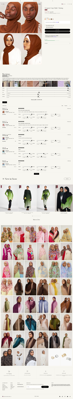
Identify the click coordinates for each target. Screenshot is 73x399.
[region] (36, 84)
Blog (11, 388)
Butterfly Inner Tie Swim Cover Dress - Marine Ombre (27, 212)
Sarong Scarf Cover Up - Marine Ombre (46, 212)
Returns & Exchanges (5, 387)
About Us (12, 384)
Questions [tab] (39, 100)
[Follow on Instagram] (62, 396)
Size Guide (3, 388)
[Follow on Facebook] (59, 396)
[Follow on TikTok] (70, 396)
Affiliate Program (13, 386)
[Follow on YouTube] (67, 396)
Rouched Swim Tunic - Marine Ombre (9, 212)
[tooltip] (8, 76)
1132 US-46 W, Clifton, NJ (20, 386)
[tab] (9, 178)
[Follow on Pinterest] (64, 396)
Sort (62, 105)
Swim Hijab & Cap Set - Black (64, 212)
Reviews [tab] (33, 100)
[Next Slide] (70, 84)
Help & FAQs (4, 385)
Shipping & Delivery (4, 386)
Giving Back (12, 387)
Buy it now (57, 32)
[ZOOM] (19, 31)
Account (3, 384)
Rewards (12, 385)
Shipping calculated (52, 13)
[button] (7, 75)
